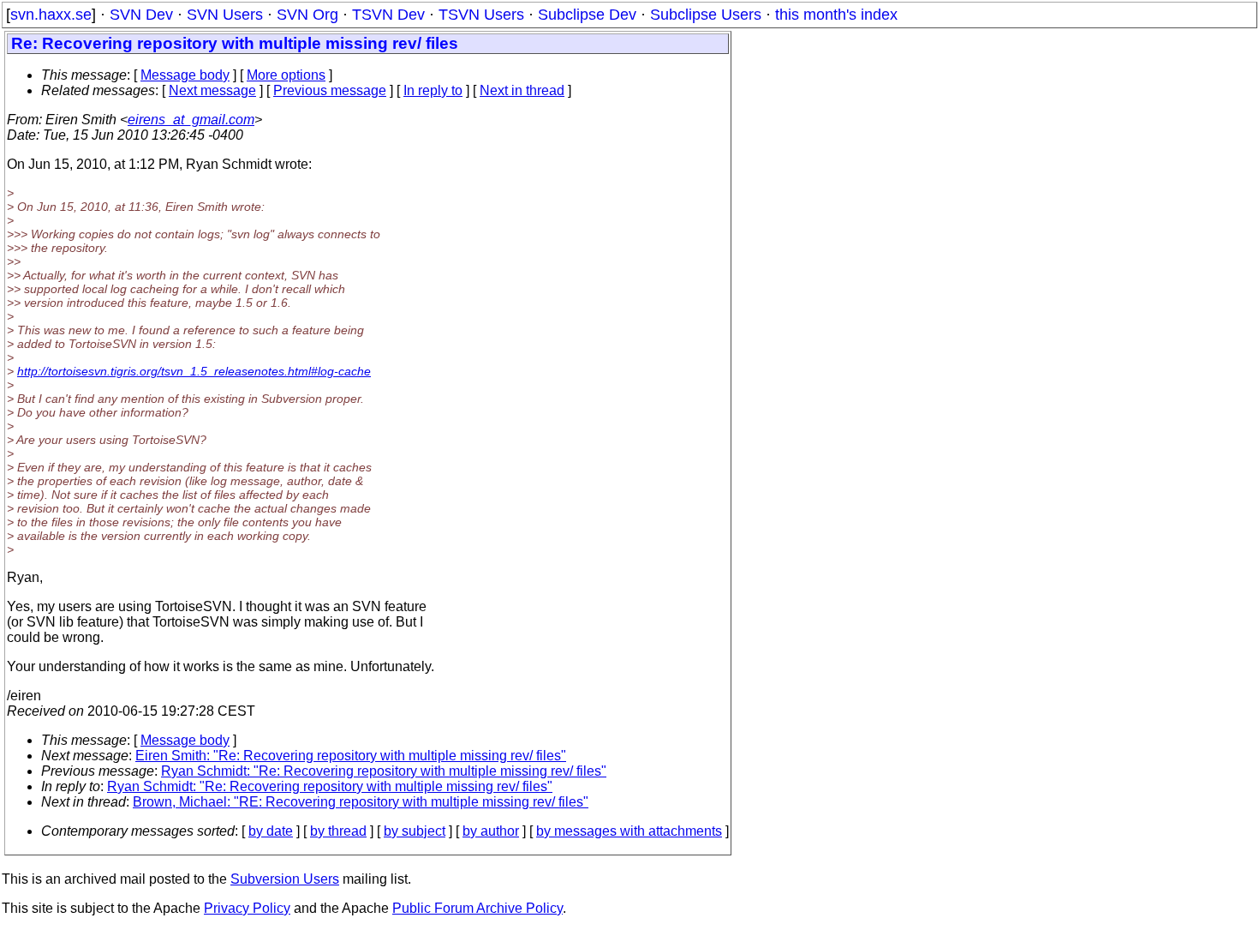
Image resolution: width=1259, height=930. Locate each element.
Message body (185, 75)
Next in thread (522, 90)
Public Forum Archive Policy (477, 908)
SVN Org (307, 14)
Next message (212, 90)
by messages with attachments (629, 831)
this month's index (836, 14)
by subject (414, 831)
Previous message (329, 90)
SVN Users (225, 14)
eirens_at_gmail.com (191, 119)
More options (286, 75)
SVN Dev (141, 14)
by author (490, 831)
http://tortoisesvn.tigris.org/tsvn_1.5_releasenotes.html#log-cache (194, 371)
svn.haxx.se (51, 14)
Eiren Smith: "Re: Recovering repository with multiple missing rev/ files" (350, 755)
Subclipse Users (705, 14)
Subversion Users (284, 879)
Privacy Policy (247, 908)
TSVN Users (481, 14)
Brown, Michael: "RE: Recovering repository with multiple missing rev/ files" (360, 802)
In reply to (432, 90)
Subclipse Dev (587, 14)
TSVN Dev (388, 14)
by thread (338, 831)
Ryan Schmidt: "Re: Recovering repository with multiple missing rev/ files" (383, 771)
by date (270, 831)
